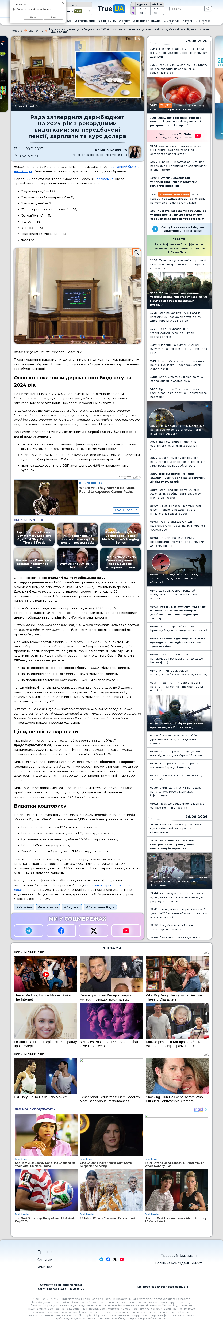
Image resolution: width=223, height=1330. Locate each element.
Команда (44, 1267)
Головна (17, 30)
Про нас (44, 1252)
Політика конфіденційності (179, 1263)
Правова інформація (178, 1255)
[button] (89, 11)
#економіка (48, 907)
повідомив (105, 179)
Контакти (44, 1259)
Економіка (35, 30)
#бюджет (72, 907)
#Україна (24, 907)
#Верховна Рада (100, 907)
